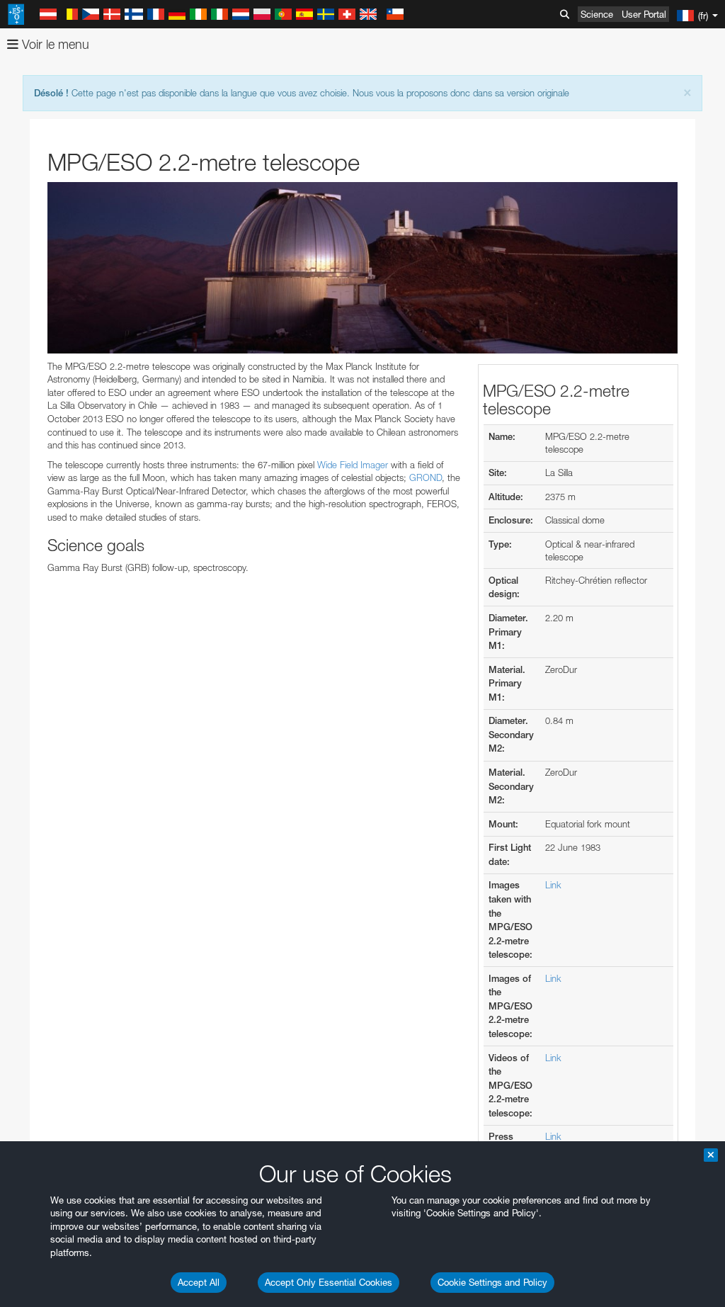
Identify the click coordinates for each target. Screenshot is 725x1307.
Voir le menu (53, 44)
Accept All (198, 1282)
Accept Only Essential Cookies (328, 1282)
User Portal (644, 14)
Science (597, 14)
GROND (425, 477)
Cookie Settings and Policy (492, 1282)
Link (553, 884)
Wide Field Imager (352, 464)
